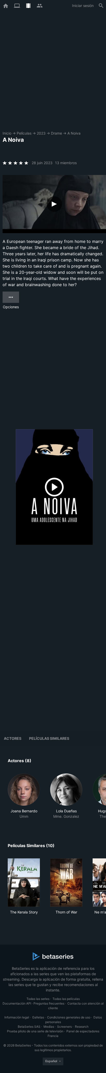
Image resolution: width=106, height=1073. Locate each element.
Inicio (7, 133)
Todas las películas (66, 999)
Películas (24, 133)
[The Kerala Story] (24, 882)
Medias (48, 1026)
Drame (56, 133)
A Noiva (74, 133)
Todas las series (37, 999)
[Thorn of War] (66, 882)
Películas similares (49, 738)
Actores (12, 738)
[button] (24, 796)
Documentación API (17, 1003)
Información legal (16, 1017)
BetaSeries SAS (29, 1026)
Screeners (64, 1026)
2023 (41, 133)
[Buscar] (101, 5)
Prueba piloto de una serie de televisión (35, 1031)
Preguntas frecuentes (48, 1003)
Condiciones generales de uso (68, 1017)
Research (82, 1026)
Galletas (38, 1017)
